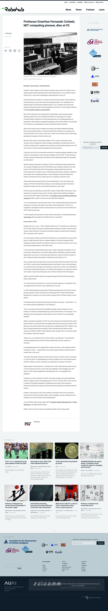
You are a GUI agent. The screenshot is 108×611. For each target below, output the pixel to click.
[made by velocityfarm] (91, 598)
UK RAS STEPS (69, 510)
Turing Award (27, 217)
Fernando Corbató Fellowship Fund (61, 402)
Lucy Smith (8, 466)
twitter (83, 567)
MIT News (9, 33)
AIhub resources (89, 2)
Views (79, 9)
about (66, 2)
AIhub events (99, 2)
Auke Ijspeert (33, 512)
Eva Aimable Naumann (44, 510)
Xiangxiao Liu (34, 510)
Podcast (90, 9)
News (68, 9)
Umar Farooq (59, 510)
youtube (84, 571)
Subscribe (100, 543)
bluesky (84, 569)
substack (84, 561)
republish (80, 2)
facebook (84, 565)
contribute (72, 2)
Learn (101, 9)
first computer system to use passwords (38, 110)
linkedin (84, 563)
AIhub (82, 470)
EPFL (57, 466)
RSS (63, 571)
